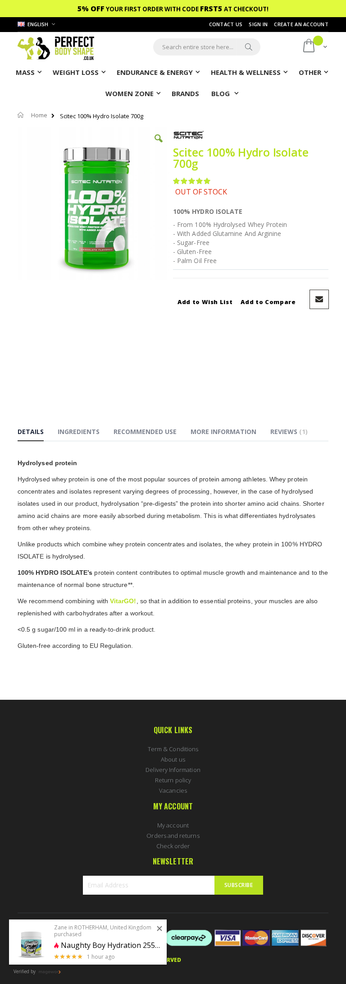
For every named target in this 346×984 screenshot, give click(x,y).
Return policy (173, 780)
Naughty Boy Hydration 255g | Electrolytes (110, 945)
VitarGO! (123, 601)
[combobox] (207, 47)
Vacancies (173, 790)
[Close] (159, 929)
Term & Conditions (173, 749)
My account (173, 825)
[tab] (37, 433)
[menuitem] (185, 93)
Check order (173, 846)
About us (173, 759)
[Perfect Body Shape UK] (56, 47)
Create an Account (301, 24)
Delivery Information (173, 770)
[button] (158, 145)
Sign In (258, 24)
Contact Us (226, 24)
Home (39, 115)
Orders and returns (172, 836)
